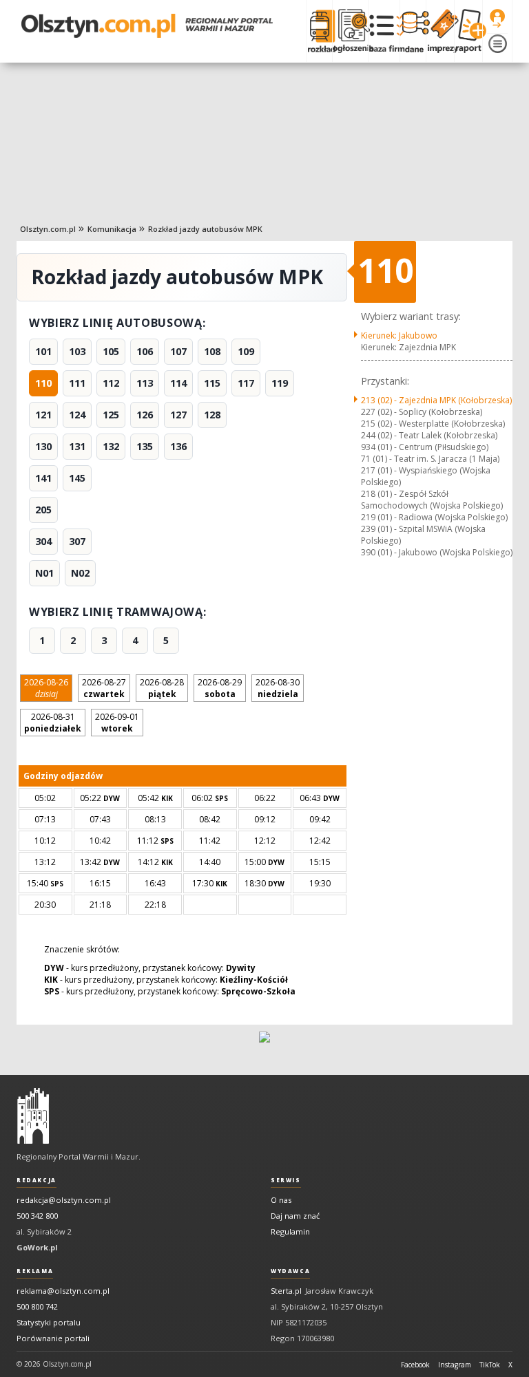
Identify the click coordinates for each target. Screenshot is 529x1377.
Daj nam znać (295, 1215)
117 (246, 382)
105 (111, 351)
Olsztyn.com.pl (48, 229)
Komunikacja (111, 229)
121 (43, 414)
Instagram (454, 1364)
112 (111, 382)
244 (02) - (429, 435)
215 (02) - (433, 423)
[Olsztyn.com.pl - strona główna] (33, 1116)
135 (144, 446)
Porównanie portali (53, 1338)
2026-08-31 (52, 722)
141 (43, 477)
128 (212, 414)
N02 (80, 572)
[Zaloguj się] (497, 18)
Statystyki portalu (49, 1322)
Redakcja (36, 1180)
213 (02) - (436, 400)
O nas (281, 1200)
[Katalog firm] (384, 31)
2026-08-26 (46, 688)
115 (212, 382)
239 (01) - (423, 534)
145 (77, 477)
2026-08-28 (162, 688)
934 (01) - (424, 447)
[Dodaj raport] (468, 31)
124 (77, 414)
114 (178, 382)
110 (43, 382)
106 (144, 351)
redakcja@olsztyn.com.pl (64, 1200)
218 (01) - (432, 499)
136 (178, 446)
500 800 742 (37, 1306)
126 (144, 414)
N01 (44, 572)
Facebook (415, 1364)
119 (279, 382)
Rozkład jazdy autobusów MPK (205, 229)
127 (178, 414)
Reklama (35, 1271)
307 (77, 541)
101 (43, 351)
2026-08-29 (220, 688)
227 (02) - (421, 412)
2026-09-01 (117, 722)
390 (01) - (436, 552)
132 (111, 446)
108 (212, 351)
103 (77, 351)
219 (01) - (434, 517)
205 (43, 509)
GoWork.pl (37, 1247)
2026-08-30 (278, 688)
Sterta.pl (286, 1290)
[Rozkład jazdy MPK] (319, 31)
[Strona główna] (147, 26)
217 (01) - (425, 476)
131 (77, 446)
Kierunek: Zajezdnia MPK (408, 347)
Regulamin (290, 1231)
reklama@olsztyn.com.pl (63, 1290)
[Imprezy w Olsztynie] (440, 31)
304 (43, 541)
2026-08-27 (104, 688)
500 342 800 (37, 1215)
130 (43, 446)
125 (111, 414)
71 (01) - (430, 459)
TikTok (489, 1364)
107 (178, 351)
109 (246, 351)
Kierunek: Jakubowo (399, 335)
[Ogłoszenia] (350, 31)
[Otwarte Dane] (413, 31)
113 (144, 382)
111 (77, 382)
